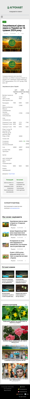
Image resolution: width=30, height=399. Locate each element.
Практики (5, 276)
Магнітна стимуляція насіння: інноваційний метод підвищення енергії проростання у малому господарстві (7, 282)
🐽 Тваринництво (22, 391)
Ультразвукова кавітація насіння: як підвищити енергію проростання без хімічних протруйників (21, 282)
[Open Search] (28, 16)
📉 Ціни (27, 394)
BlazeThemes (7, 390)
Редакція (6, 33)
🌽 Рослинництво (22, 389)
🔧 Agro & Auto (22, 396)
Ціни (4, 22)
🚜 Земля (22, 386)
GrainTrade (12, 173)
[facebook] (15, 4)
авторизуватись (14, 208)
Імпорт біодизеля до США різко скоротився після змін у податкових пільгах (18, 233)
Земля (18, 290)
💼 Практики (19, 394)
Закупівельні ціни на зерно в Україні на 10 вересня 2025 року (18, 223)
